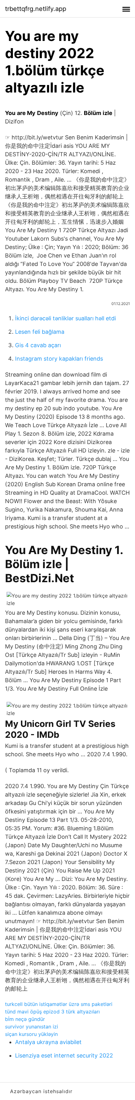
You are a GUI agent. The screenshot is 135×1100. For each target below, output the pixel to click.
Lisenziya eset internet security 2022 (64, 1055)
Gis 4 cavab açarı (38, 345)
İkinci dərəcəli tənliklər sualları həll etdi (65, 318)
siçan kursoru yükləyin (31, 1034)
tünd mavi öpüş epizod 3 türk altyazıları (52, 1011)
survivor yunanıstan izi (31, 1026)
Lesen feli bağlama (39, 331)
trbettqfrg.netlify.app (35, 9)
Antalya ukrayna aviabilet (48, 1042)
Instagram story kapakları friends (59, 358)
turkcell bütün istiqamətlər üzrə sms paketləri (58, 1004)
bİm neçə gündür (25, 1019)
